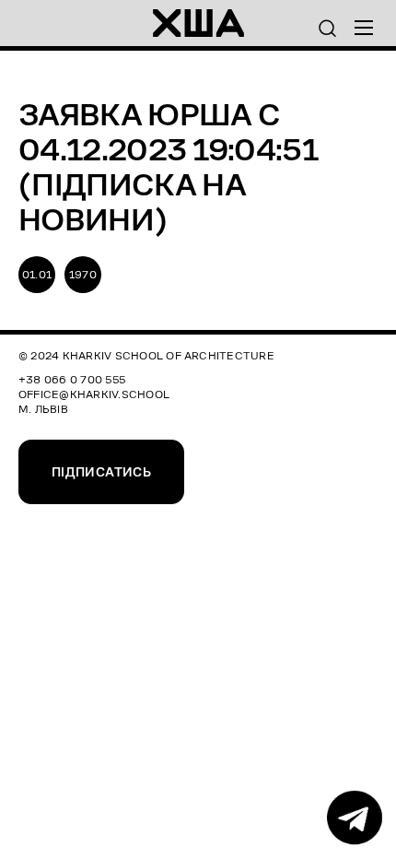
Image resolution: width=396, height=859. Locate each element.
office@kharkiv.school (93, 394)
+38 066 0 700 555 (71, 379)
